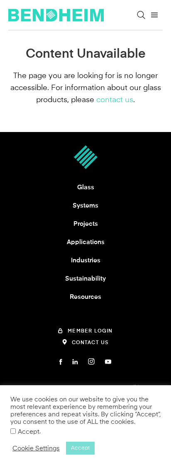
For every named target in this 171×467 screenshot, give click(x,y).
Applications (86, 242)
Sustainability (85, 278)
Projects (85, 223)
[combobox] (93, 30)
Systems (85, 205)
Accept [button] (80, 448)
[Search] (141, 15)
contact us (114, 99)
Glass (85, 187)
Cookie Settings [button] (36, 448)
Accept (28, 431)
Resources (85, 296)
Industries (85, 260)
